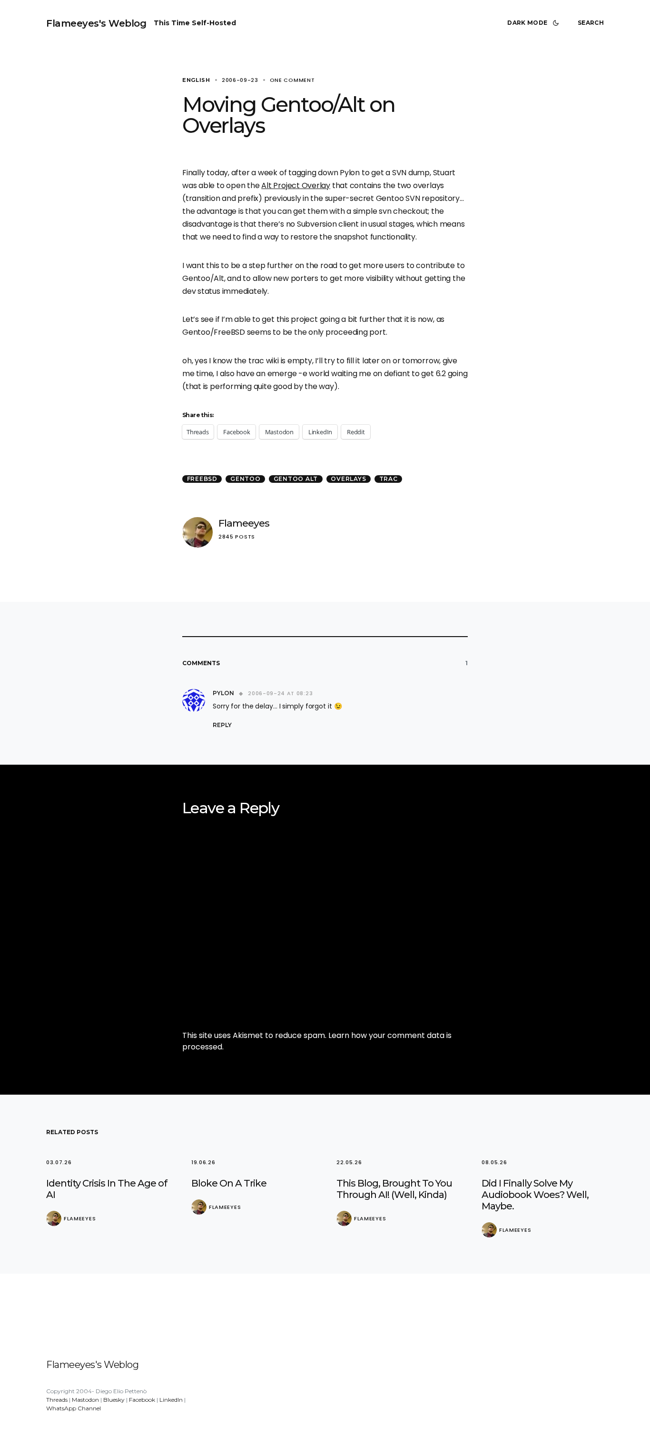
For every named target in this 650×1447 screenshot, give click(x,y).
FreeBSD (202, 478)
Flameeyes (243, 523)
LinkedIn (171, 1399)
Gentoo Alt (296, 478)
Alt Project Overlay (295, 185)
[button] (535, 22)
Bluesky (114, 1399)
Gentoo (245, 478)
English (196, 80)
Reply (222, 724)
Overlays (348, 478)
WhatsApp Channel (73, 1408)
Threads (57, 1399)
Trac (388, 478)
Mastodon (85, 1399)
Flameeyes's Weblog (96, 23)
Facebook (142, 1399)
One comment (292, 80)
